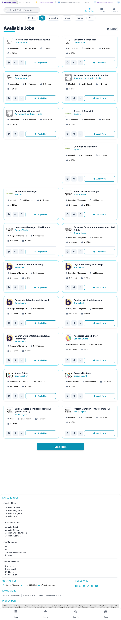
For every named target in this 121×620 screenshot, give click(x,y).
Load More (60, 446)
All (42, 18)
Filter (32, 18)
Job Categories (10, 542)
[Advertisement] (31, 163)
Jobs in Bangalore (13, 510)
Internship (53, 18)
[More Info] (8, 62)
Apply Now (42, 63)
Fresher (79, 18)
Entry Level (10, 569)
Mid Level (9, 572)
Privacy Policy (29, 595)
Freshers (9, 566)
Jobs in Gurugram (13, 513)
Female (67, 18)
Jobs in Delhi (11, 516)
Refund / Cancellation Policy (49, 595)
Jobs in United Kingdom (16, 533)
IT (6, 549)
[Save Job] (21, 62)
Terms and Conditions (11, 595)
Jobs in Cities (10, 503)
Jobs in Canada (12, 530)
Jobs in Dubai (11, 527)
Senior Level (11, 575)
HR (6, 546)
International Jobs (12, 522)
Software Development (16, 552)
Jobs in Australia (13, 536)
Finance (9, 555)
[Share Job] (15, 62)
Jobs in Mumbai (12, 507)
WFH (91, 18)
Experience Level (11, 562)
